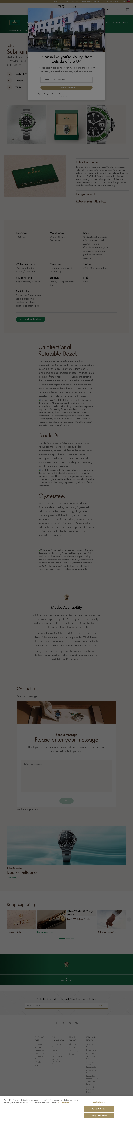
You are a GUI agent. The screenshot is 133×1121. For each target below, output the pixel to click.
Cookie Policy (63, 1103)
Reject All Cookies (99, 1109)
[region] (66, 1108)
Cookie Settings (99, 1102)
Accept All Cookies (99, 1115)
